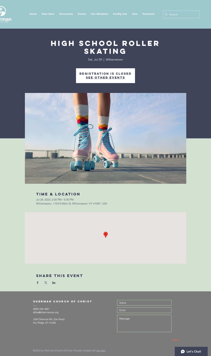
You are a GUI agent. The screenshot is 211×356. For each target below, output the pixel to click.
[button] (48, 14)
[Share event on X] (45, 282)
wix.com (101, 350)
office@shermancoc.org (46, 312)
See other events (105, 77)
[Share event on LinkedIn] (53, 282)
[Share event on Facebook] (37, 282)
